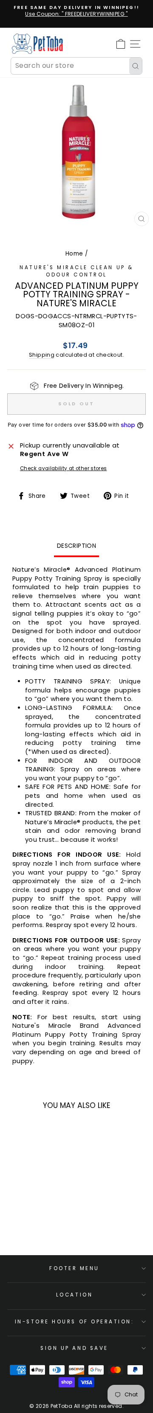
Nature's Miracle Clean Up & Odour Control (76, 271)
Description (76, 545)
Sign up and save (74, 1348)
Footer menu (74, 1268)
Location (74, 1294)
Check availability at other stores (63, 468)
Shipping (41, 354)
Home (74, 254)
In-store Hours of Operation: (74, 1321)
